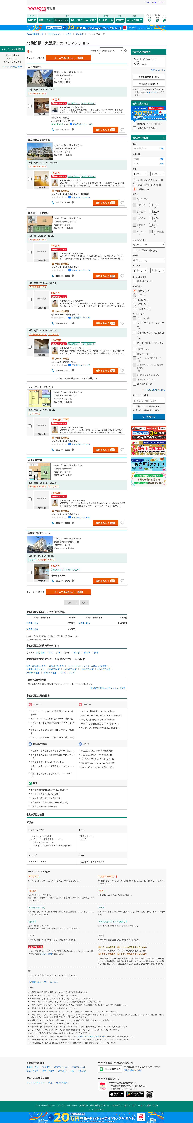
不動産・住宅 (32, 1066)
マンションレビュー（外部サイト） (91, 1036)
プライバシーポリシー (45, 1105)
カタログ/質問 (133, 20)
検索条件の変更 (140, 137)
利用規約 (84, 1105)
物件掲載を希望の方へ (100, 1105)
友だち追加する (113, 1069)
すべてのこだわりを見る (154, 389)
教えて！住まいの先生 (58, 1082)
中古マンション (62, 20)
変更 (162, 148)
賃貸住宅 (32, 20)
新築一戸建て (76, 20)
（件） (33, 623)
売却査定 (120, 20)
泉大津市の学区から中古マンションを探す (107, 688)
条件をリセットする (158, 70)
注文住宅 (103, 20)
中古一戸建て (90, 20)
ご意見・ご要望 (129, 1105)
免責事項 (116, 1105)
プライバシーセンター (67, 1105)
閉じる (83, 48)
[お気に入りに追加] (122, 130)
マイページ (151, 92)
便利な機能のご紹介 (133, 1070)
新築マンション (46, 20)
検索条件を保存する (98, 46)
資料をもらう (105, 129)
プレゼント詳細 (46, 953)
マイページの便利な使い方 (12, 66)
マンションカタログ (35, 1082)
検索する (150, 416)
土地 (111, 20)
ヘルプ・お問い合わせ (148, 1105)
